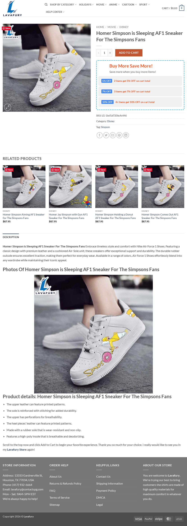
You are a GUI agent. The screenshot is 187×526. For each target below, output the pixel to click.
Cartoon (128, 4)
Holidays (85, 4)
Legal (99, 504)
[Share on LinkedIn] (126, 135)
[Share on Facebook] (100, 135)
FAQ (52, 490)
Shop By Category (62, 4)
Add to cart (129, 52)
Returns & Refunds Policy (65, 483)
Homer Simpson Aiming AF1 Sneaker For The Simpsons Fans (24, 216)
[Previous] (3, 199)
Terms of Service (59, 497)
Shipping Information (109, 483)
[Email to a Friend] (113, 135)
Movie (100, 4)
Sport (143, 4)
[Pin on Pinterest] (119, 135)
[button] (173, 8)
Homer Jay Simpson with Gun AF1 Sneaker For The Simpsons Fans (68, 216)
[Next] (184, 199)
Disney (124, 27)
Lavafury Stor (16, 449)
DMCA (100, 497)
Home (100, 27)
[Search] (46, 4)
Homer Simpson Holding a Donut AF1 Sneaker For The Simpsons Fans (115, 216)
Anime (113, 4)
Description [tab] (11, 237)
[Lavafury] (21, 8)
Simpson (105, 127)
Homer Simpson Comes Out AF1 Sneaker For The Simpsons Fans (160, 216)
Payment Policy (106, 490)
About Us (55, 476)
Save (7, 28)
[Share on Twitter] (106, 135)
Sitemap (54, 504)
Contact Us (103, 476)
